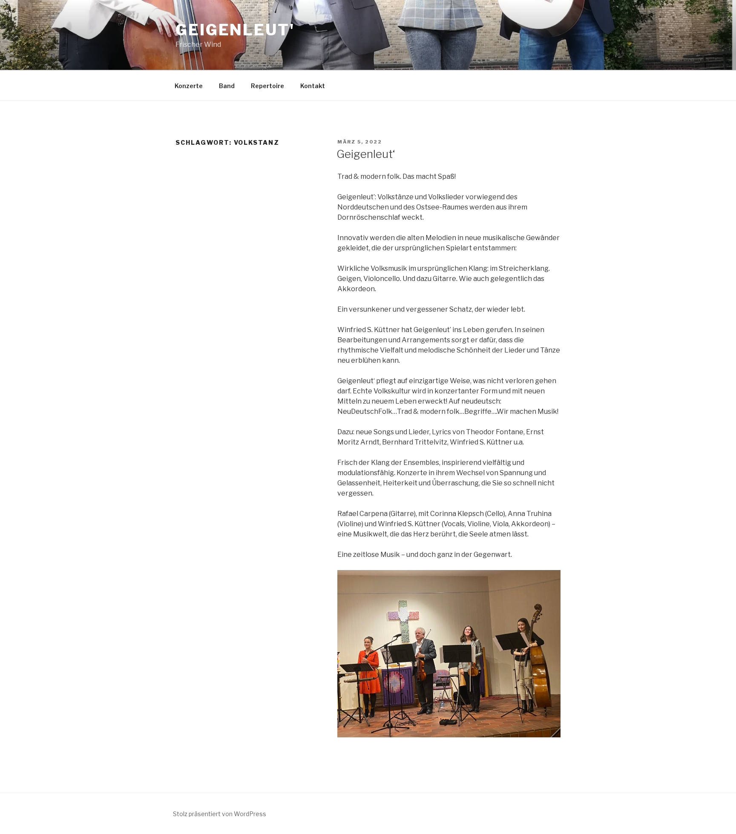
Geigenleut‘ (365, 153)
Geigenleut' (235, 29)
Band (227, 85)
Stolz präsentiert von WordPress (219, 813)
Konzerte (189, 85)
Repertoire (267, 85)
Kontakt (312, 85)
